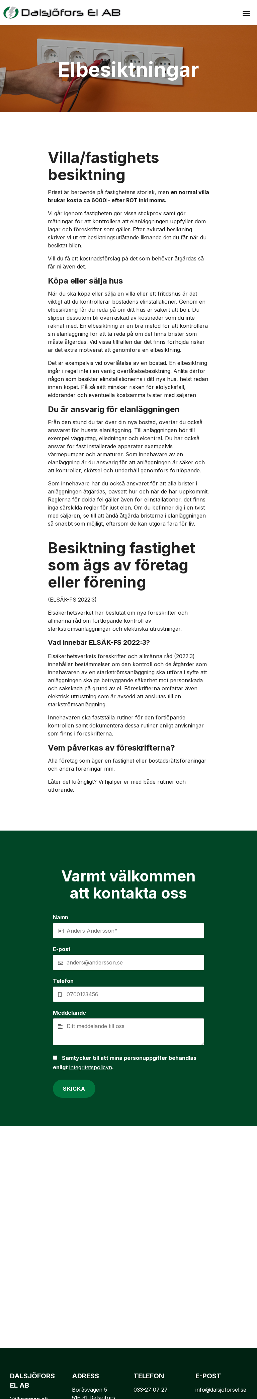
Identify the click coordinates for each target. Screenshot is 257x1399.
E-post (62, 949)
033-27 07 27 (151, 1389)
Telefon (63, 981)
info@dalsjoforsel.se (220, 1389)
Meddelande (69, 1012)
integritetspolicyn (90, 1067)
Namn (60, 917)
